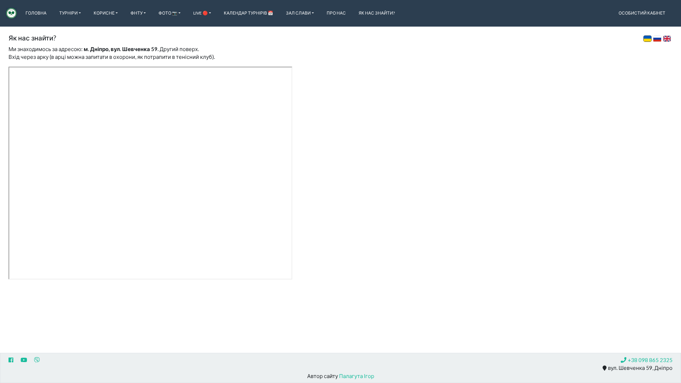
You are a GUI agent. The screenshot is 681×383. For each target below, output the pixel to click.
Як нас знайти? (377, 13)
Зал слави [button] (298, 13)
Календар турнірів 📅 (248, 13)
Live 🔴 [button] (200, 13)
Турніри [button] (68, 13)
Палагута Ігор (356, 376)
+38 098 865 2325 (650, 360)
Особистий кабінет (642, 13)
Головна (36, 13)
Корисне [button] (104, 13)
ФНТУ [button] (137, 13)
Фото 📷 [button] (168, 13)
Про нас (336, 13)
